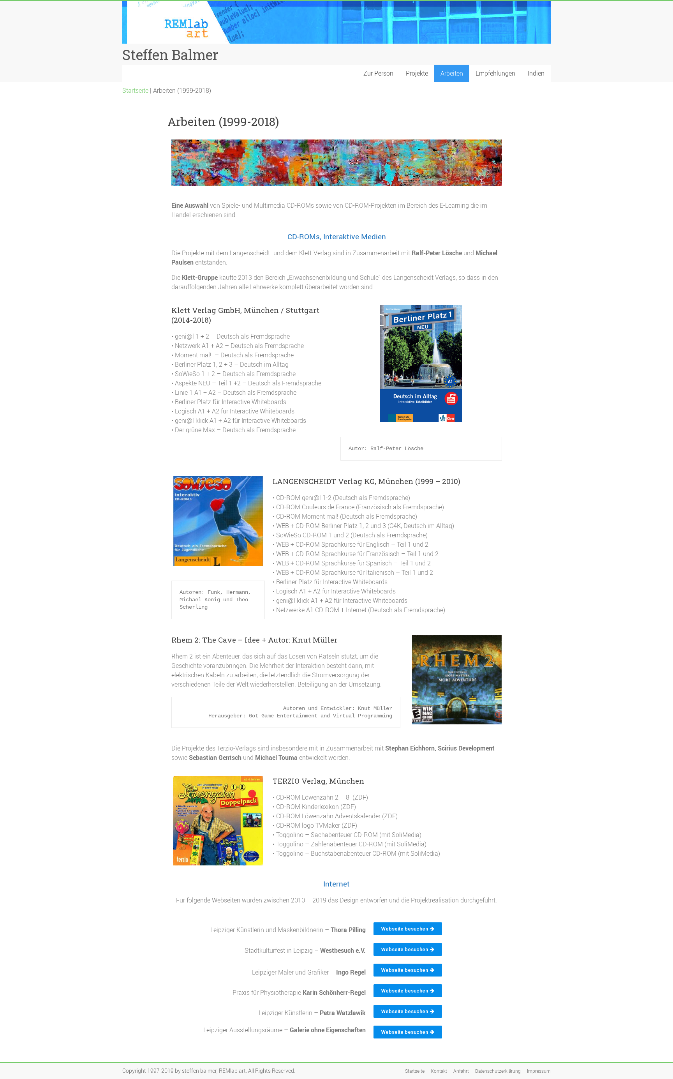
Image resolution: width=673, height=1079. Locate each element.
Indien (536, 73)
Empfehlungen (495, 73)
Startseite (135, 90)
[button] (407, 928)
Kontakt (439, 1071)
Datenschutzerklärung (498, 1071)
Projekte (417, 73)
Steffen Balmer (170, 54)
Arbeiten (451, 73)
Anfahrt (461, 1071)
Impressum (539, 1071)
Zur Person (378, 73)
